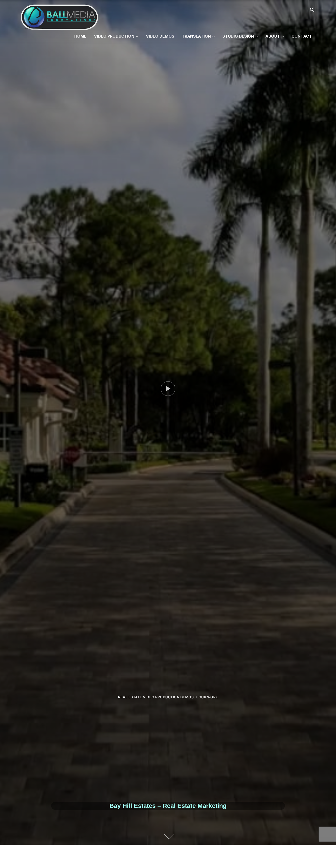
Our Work (208, 697)
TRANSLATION (196, 36)
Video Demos (160, 36)
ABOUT (272, 36)
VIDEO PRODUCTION (114, 36)
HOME (80, 36)
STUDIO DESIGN (238, 36)
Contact (301, 36)
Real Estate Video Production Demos (156, 697)
